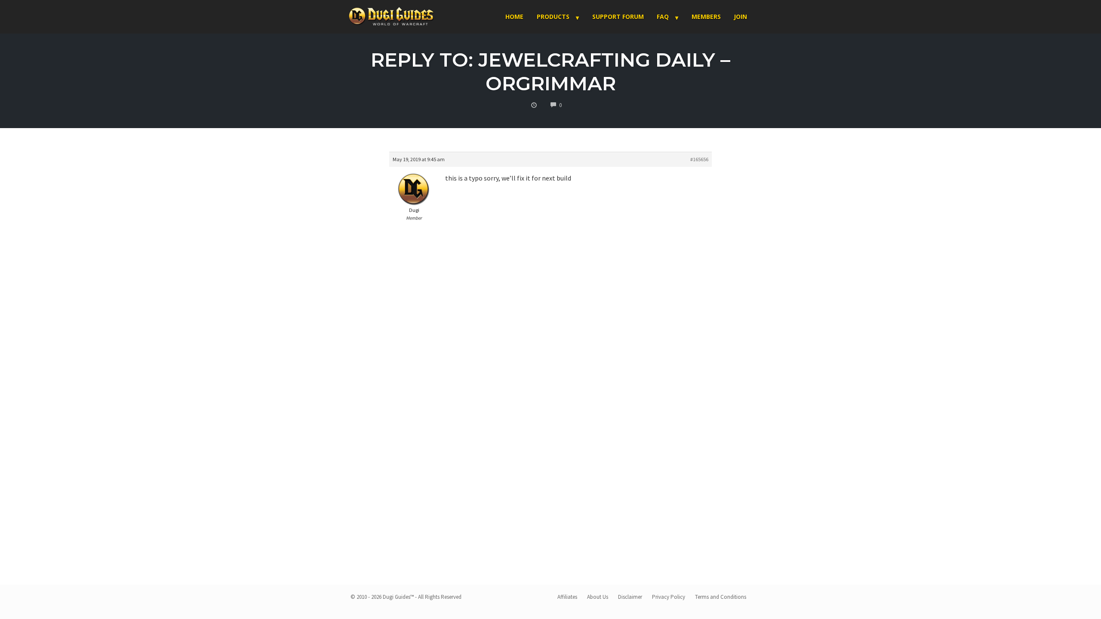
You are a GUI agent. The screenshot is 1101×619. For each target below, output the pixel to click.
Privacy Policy (668, 597)
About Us (597, 597)
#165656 (699, 159)
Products (553, 16)
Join (740, 16)
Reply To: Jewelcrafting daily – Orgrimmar (550, 71)
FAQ (663, 16)
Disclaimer (630, 597)
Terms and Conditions (720, 597)
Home (514, 16)
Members (706, 16)
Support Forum (618, 16)
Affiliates (567, 597)
